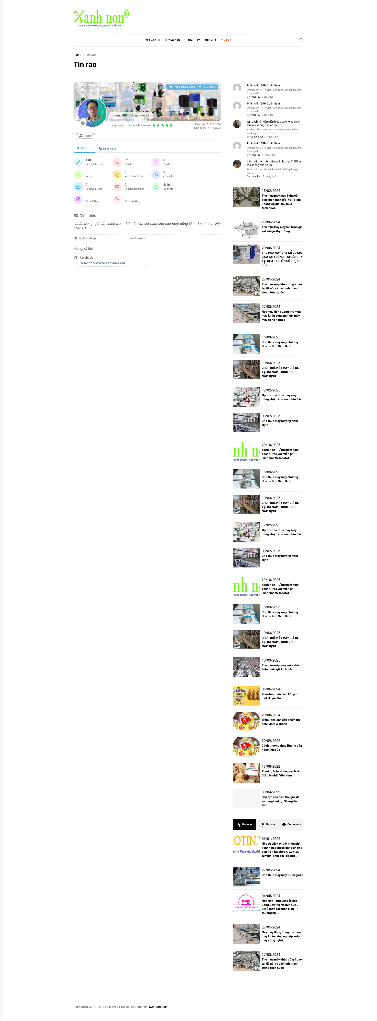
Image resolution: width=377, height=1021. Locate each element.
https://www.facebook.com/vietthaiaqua (103, 262)
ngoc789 (255, 96)
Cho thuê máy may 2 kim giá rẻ (282, 875)
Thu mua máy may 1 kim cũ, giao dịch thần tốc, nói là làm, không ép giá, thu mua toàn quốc (281, 201)
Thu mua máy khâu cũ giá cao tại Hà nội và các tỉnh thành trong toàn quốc (282, 288)
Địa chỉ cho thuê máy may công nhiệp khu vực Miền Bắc (282, 397)
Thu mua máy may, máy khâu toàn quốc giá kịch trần (281, 667)
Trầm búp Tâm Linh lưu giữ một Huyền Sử (279, 696)
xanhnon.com (157, 1007)
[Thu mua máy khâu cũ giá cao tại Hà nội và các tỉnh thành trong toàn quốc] (246, 961)
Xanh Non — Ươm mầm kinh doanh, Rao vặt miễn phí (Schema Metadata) (280, 454)
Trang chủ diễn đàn (184, 86)
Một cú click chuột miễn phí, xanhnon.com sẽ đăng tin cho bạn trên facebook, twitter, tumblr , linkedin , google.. (282, 849)
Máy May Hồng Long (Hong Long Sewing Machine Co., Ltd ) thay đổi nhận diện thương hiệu (280, 907)
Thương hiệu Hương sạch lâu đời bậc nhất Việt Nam (281, 773)
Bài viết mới (208, 86)
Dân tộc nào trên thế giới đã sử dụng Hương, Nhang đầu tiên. (280, 801)
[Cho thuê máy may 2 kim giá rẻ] (246, 876)
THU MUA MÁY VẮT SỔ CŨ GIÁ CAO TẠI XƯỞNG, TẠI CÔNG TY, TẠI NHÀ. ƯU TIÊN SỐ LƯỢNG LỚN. (282, 259)
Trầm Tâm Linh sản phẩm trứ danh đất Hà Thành (281, 722)
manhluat (256, 176)
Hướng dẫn (172, 40)
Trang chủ (152, 40)
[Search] (301, 40)
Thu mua (210, 40)
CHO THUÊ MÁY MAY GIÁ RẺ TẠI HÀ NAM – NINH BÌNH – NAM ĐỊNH (280, 372)
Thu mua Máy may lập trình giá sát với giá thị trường (282, 229)
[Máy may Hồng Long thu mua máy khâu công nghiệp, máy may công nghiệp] (246, 934)
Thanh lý (194, 40)
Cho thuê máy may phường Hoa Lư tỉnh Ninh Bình (280, 344)
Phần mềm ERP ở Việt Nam (263, 85)
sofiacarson (257, 136)
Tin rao (226, 40)
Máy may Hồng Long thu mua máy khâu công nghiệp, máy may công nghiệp (281, 316)
